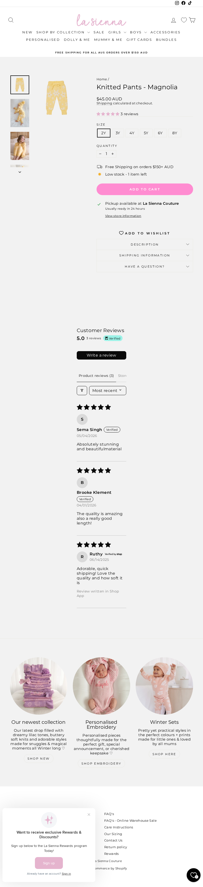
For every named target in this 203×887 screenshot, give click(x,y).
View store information (123, 216)
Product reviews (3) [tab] (96, 375)
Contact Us (113, 840)
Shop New (38, 758)
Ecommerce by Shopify (108, 868)
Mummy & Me (108, 40)
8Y (175, 133)
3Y (118, 133)
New (27, 32)
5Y (146, 133)
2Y (103, 133)
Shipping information (144, 255)
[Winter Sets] (164, 686)
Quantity (107, 146)
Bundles (166, 40)
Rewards (111, 854)
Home (102, 79)
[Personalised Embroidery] (101, 686)
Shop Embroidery (101, 763)
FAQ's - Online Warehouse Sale (130, 820)
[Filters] (82, 390)
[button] (109, 114)
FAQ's (109, 814)
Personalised (43, 40)
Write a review (101, 355)
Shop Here (164, 754)
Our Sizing (113, 834)
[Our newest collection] (38, 686)
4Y (131, 133)
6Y (160, 133)
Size (101, 124)
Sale (99, 32)
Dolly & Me (77, 40)
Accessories (166, 32)
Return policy (115, 847)
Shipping (104, 103)
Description (145, 244)
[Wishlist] (184, 20)
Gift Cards (139, 40)
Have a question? (145, 266)
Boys (136, 32)
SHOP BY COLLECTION (61, 32)
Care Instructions (118, 827)
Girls (115, 32)
